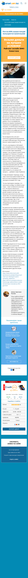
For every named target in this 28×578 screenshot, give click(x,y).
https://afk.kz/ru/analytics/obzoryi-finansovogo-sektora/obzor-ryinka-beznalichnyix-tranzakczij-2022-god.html (12, 282)
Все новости (14, 361)
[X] (13, 370)
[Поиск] (21, 3)
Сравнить (15, 390)
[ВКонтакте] (11, 370)
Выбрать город (14, 7)
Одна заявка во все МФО (14, 14)
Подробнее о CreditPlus (14, 401)
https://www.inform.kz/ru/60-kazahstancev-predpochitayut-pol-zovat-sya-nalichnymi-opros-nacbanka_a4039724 (12, 275)
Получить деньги (14, 429)
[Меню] (25, 3)
